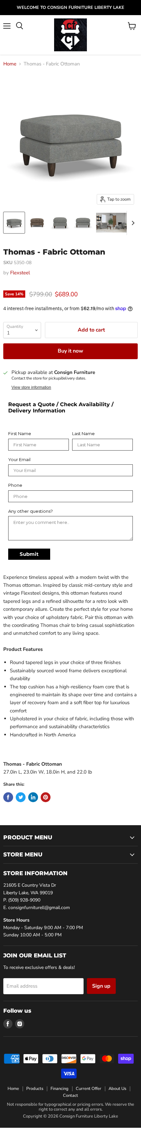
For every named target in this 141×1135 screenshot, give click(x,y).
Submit (29, 554)
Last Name (83, 433)
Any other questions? (30, 511)
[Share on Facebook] (8, 797)
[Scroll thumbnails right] (132, 223)
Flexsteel (20, 272)
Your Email (19, 459)
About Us (117, 1089)
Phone (15, 485)
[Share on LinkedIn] (33, 797)
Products (34, 1089)
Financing (59, 1089)
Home (9, 64)
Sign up (101, 986)
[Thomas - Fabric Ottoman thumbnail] (14, 222)
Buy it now (70, 351)
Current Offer (88, 1089)
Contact (70, 1095)
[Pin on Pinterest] (45, 797)
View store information (31, 387)
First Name (19, 433)
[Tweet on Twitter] (21, 797)
